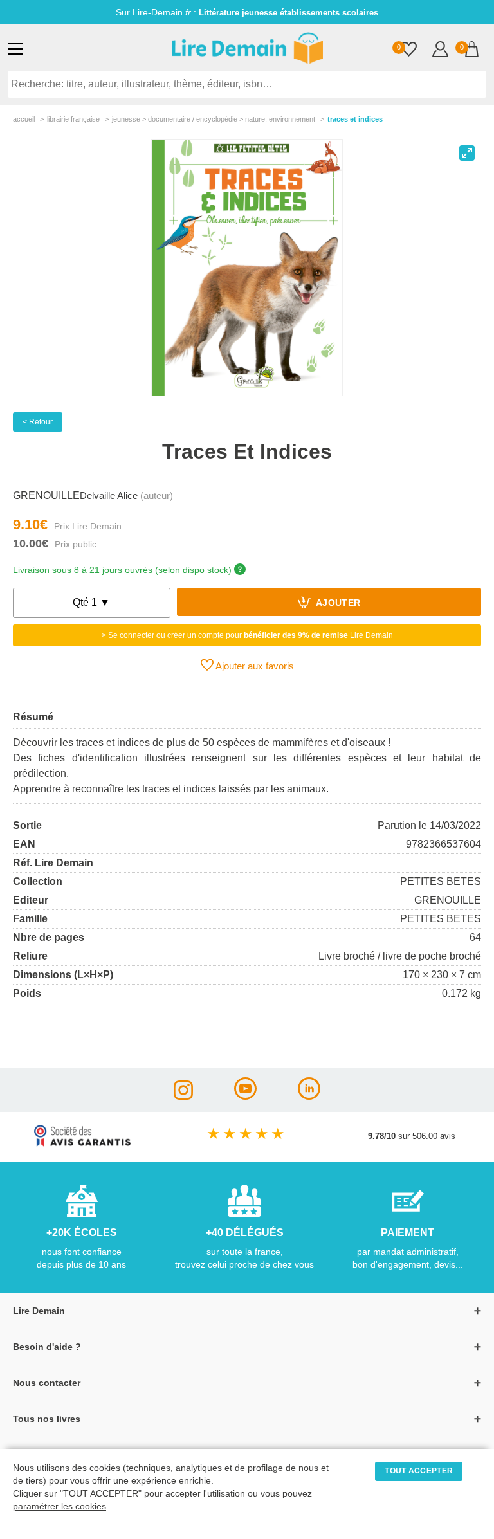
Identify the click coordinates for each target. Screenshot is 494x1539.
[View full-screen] (467, 153)
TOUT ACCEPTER (419, 1470)
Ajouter (337, 603)
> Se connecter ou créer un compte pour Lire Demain (247, 635)
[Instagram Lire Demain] (183, 1096)
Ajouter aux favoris (254, 665)
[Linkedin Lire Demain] (309, 1096)
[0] (409, 50)
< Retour (38, 421)
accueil (24, 119)
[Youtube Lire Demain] (245, 1096)
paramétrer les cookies (59, 1506)
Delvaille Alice (109, 495)
